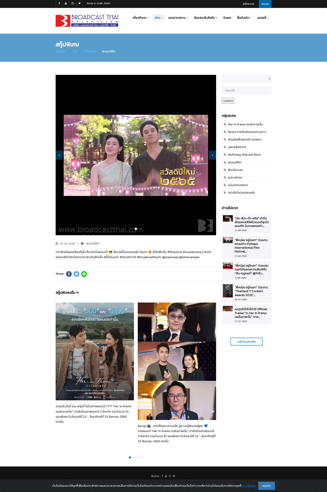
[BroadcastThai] (166, 476)
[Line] (84, 274)
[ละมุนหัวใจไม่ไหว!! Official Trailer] (228, 308)
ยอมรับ (266, 485)
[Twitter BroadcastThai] (79, 3)
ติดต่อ (265, 4)
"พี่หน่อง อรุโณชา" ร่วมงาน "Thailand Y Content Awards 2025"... (251, 291)
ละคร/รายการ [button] (176, 17)
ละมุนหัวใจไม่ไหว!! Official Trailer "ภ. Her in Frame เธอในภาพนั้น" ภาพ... (251, 313)
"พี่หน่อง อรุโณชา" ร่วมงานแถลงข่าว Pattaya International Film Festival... (251, 246)
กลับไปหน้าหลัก (246, 341)
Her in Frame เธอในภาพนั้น (245, 124)
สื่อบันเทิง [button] (243, 17)
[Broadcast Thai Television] (87, 21)
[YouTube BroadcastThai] (65, 3)
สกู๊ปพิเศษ (89, 51)
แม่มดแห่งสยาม (238, 185)
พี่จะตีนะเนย (235, 170)
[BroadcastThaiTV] (162, 476)
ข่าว (74, 51)
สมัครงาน (248, 4)
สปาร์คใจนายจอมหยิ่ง (241, 192)
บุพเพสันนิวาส (237, 147)
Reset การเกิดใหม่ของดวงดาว (247, 132)
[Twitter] (76, 274)
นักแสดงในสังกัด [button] (204, 17)
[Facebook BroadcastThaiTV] (59, 3)
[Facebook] (69, 274)
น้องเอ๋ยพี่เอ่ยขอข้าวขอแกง (245, 139)
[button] (59, 155)
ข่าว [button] (157, 17)
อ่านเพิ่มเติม (249, 485)
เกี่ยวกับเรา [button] (139, 17)
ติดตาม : (155, 476)
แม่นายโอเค (235, 177)
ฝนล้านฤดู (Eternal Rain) (244, 154)
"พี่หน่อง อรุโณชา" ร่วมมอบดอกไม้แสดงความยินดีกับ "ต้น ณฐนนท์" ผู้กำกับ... (252, 269)
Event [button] (227, 17)
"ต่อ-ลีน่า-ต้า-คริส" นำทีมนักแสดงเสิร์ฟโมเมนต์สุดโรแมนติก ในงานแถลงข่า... (252, 222)
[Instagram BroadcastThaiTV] (72, 3)
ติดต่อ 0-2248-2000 (98, 3)
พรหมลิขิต (92, 243)
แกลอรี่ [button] (261, 17)
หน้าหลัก (61, 51)
